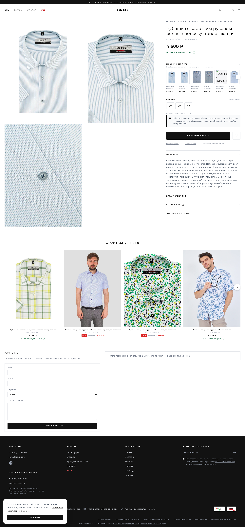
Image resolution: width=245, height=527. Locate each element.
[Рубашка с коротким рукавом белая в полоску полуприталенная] (92, 288)
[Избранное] (232, 10)
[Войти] (226, 10)
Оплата (128, 452)
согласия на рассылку (225, 462)
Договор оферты (104, 519)
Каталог (31, 10)
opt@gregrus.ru (17, 483)
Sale (43, 10)
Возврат (129, 461)
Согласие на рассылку (182, 519)
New (7, 10)
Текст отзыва (16, 401)
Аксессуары (73, 452)
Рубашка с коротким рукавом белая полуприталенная (152, 330)
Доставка (129, 457)
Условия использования (150, 524)
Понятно (35, 517)
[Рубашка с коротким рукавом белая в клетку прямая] (33, 288)
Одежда (193, 21)
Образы (18, 10)
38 (170, 106)
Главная (170, 21)
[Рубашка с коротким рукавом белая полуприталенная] (152, 288)
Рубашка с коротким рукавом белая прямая (212, 330)
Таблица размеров (233, 100)
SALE (69, 470)
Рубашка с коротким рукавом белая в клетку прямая (33, 330)
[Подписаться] (234, 452)
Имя (10, 367)
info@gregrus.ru (17, 457)
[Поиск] (220, 10)
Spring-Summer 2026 (77, 461)
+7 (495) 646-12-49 (18, 478)
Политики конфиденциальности (201, 464)
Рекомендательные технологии (223, 519)
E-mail (11, 378)
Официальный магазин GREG (140, 509)
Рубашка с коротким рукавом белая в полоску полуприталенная (93, 330)
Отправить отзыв (52, 426)
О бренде (130, 470)
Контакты (129, 475)
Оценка (12, 390)
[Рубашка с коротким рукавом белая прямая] (211, 288)
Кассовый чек (190, 144)
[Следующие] (238, 77)
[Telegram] (10, 463)
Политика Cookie (200, 519)
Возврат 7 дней (172, 144)
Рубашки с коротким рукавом (216, 21)
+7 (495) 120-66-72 (18, 452)
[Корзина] (239, 10)
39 (179, 106)
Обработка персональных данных (156, 519)
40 (188, 106)
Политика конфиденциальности (126, 519)
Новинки (71, 466)
